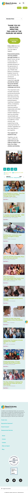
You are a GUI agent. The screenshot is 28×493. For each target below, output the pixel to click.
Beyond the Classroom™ (7, 423)
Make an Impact (6, 446)
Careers (4, 439)
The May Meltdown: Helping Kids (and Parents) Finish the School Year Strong (13, 383)
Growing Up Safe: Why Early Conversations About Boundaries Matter (13, 320)
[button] (23, 3)
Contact (4, 442)
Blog (3, 449)
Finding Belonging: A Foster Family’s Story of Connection (11, 362)
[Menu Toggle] (19, 3)
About (3, 435)
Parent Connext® (5, 426)
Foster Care (4, 420)
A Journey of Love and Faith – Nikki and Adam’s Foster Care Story (13, 215)
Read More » (5, 199)
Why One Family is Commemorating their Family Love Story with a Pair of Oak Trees (13, 278)
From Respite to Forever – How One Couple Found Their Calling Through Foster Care (13, 195)
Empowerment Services (7, 430)
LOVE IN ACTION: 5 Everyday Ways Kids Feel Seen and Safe (13, 257)
